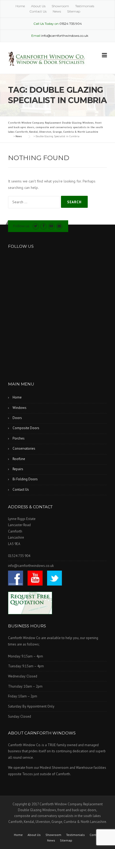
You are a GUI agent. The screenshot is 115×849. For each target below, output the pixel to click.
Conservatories (24, 448)
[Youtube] (51, 226)
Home (20, 6)
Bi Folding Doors (25, 479)
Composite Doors (26, 428)
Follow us (21, 226)
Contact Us (38, 11)
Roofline (19, 459)
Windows (19, 407)
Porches (19, 438)
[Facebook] (43, 226)
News (57, 11)
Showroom (60, 6)
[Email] (59, 226)
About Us (38, 6)
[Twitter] (36, 226)
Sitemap (73, 11)
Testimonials (84, 6)
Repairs (18, 469)
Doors (17, 418)
